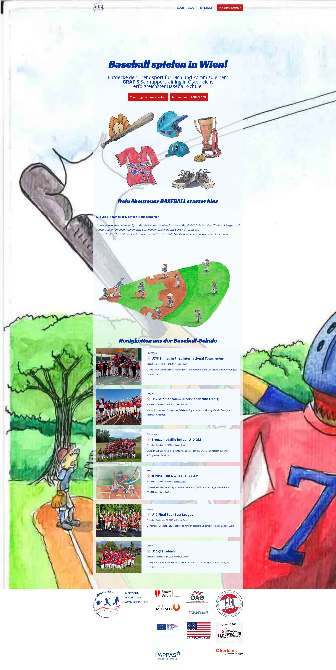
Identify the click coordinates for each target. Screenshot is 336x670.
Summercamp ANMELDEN (189, 97)
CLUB (180, 7)
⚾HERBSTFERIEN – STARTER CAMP (173, 476)
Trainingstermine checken (148, 97)
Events (149, 470)
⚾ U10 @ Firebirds (161, 551)
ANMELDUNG (132, 597)
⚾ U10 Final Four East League (170, 514)
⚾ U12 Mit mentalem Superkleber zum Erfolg (183, 399)
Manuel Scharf (181, 364)
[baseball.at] (98, 7)
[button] (213, 7)
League (150, 393)
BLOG (191, 7)
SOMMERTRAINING (136, 602)
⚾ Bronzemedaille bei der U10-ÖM (174, 439)
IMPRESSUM (131, 593)
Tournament (152, 353)
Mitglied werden (230, 7)
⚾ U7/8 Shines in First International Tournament (186, 358)
